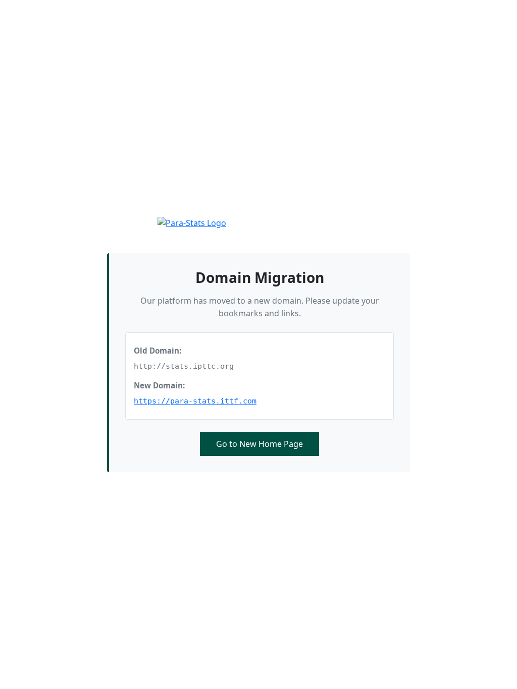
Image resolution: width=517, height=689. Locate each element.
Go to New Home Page (259, 443)
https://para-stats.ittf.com (195, 401)
